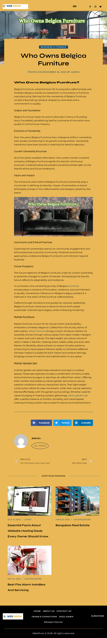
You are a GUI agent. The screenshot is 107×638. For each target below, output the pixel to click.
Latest (27, 520)
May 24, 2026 (14, 579)
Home (37, 611)
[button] (74, 6)
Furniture (73, 286)
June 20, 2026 (63, 520)
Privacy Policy (53, 622)
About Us (48, 611)
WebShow (38, 633)
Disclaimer (66, 616)
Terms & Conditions (44, 616)
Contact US (64, 611)
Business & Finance (53, 47)
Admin (75, 72)
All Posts (40, 446)
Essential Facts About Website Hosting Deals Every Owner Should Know (28, 531)
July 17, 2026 (14, 520)
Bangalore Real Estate (73, 525)
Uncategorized (82, 520)
